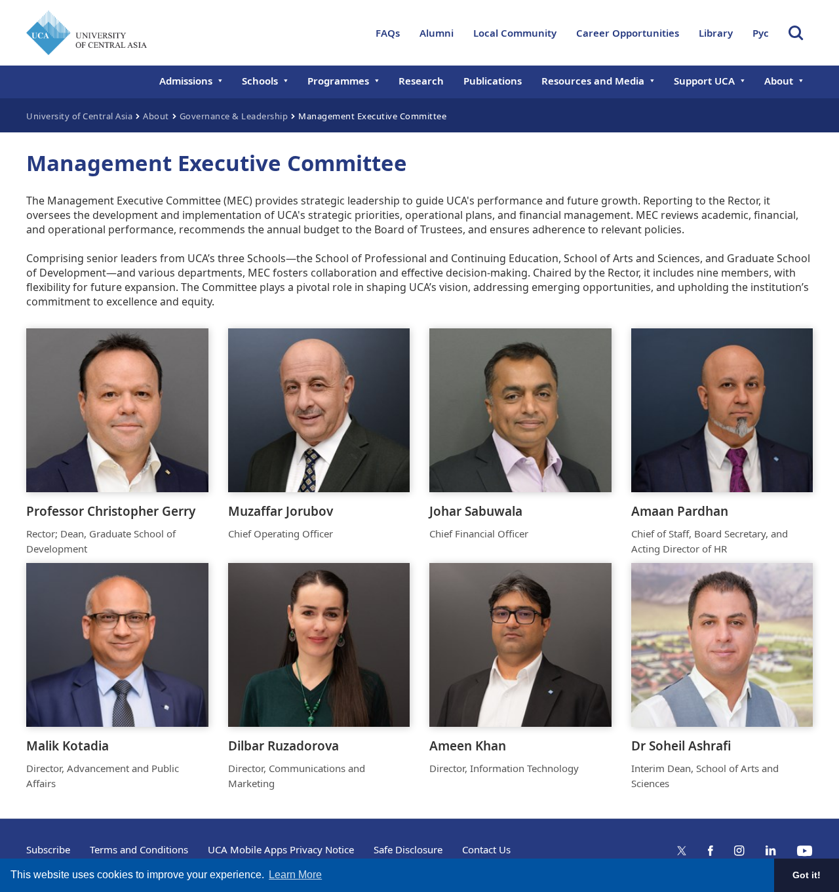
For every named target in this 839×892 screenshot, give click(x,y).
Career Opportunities (627, 32)
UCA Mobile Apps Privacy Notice (281, 849)
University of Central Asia (79, 116)
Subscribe (48, 849)
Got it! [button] (806, 875)
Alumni (437, 32)
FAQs (388, 32)
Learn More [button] (295, 874)
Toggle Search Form (796, 33)
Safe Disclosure (408, 849)
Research (421, 80)
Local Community (514, 32)
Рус (760, 32)
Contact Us (486, 849)
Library (716, 32)
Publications (492, 80)
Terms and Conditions (139, 849)
